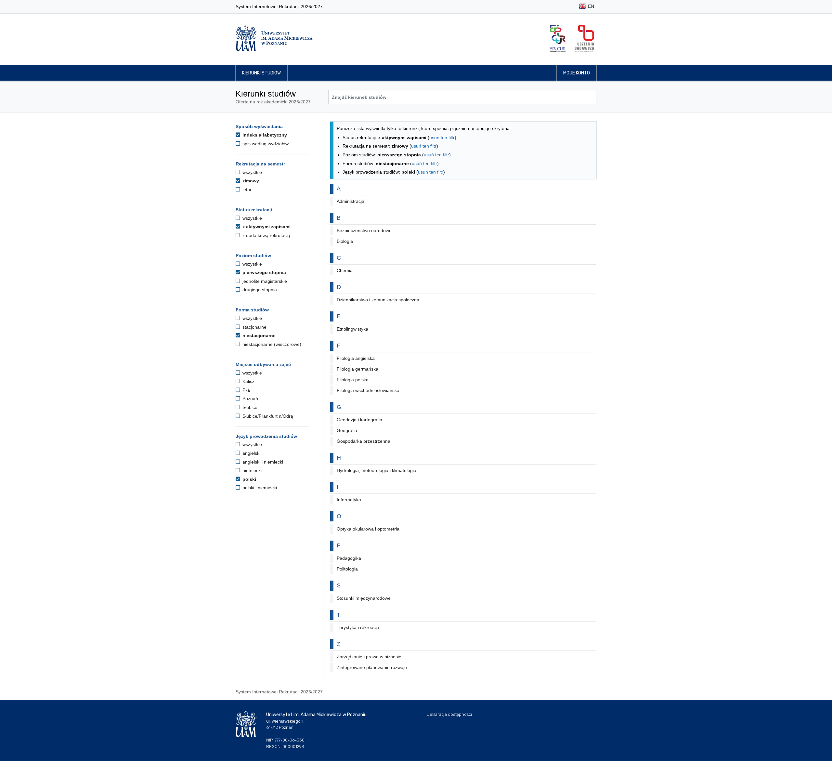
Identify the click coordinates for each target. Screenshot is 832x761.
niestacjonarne (258, 335)
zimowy (250, 180)
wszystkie (251, 172)
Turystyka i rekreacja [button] (358, 627)
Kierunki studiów (261, 73)
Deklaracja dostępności (449, 714)
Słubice (249, 407)
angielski (250, 453)
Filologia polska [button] (353, 379)
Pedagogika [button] (349, 558)
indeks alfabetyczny (264, 135)
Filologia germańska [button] (357, 369)
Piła (245, 390)
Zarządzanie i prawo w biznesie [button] (369, 656)
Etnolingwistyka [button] (352, 329)
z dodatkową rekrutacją (265, 235)
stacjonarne (253, 327)
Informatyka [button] (349, 499)
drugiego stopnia (259, 289)
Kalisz (247, 381)
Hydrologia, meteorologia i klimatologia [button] (376, 470)
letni (246, 189)
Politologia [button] (347, 568)
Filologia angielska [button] (356, 358)
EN (590, 6)
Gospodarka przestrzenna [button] (363, 441)
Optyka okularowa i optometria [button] (368, 528)
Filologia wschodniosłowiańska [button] (368, 390)
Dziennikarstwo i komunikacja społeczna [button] (378, 299)
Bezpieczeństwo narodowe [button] (364, 230)
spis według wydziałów (265, 143)
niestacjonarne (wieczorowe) (271, 344)
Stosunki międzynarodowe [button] (364, 598)
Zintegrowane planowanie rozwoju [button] (372, 667)
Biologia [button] (345, 241)
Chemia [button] (345, 270)
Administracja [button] (350, 201)
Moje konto (576, 73)
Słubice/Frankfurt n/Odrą (267, 416)
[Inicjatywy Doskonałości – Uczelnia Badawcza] (584, 38)
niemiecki (251, 470)
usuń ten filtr (442, 137)
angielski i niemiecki (262, 462)
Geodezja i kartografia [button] (359, 419)
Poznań (249, 398)
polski (248, 479)
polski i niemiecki (259, 487)
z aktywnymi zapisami (266, 226)
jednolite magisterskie (264, 281)
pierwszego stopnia (263, 272)
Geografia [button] (347, 430)
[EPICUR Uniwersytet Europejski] (558, 38)
